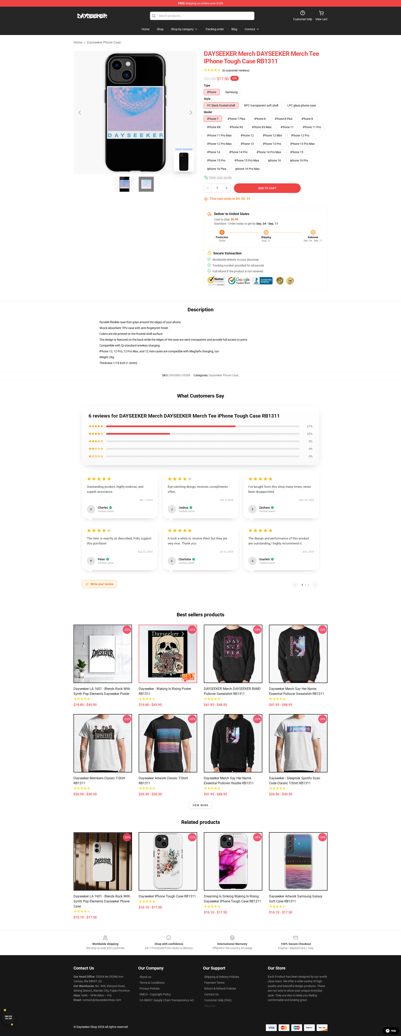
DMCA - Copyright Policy (155, 994)
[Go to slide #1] (124, 184)
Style (207, 98)
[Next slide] (190, 112)
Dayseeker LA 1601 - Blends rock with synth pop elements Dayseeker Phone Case (102, 901)
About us (145, 976)
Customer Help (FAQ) (218, 1000)
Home (78, 42)
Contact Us (211, 994)
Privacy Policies (150, 988)
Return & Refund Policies (220, 988)
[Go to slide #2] (146, 184)
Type (207, 85)
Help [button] (393, 1030)
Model (208, 112)
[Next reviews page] (315, 585)
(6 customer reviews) (235, 70)
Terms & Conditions (152, 982)
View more (201, 805)
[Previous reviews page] (295, 585)
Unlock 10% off (8, 1017)
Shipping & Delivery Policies (221, 976)
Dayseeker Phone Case (104, 42)
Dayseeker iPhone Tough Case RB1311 (167, 896)
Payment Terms (214, 982)
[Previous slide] (80, 112)
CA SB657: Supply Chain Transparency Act (167, 1000)
